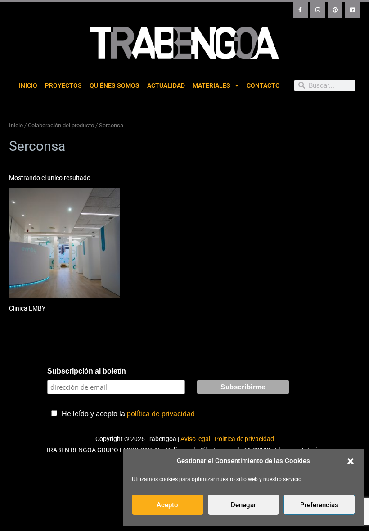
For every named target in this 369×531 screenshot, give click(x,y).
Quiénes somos (115, 85)
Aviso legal (195, 438)
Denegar (243, 505)
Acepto (167, 505)
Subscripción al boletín (86, 371)
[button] (350, 461)
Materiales (211, 85)
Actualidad (166, 85)
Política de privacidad (244, 438)
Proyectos (63, 85)
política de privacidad (161, 414)
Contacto (263, 85)
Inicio (28, 85)
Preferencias (319, 505)
